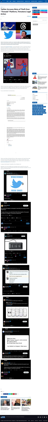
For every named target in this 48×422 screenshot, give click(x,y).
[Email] (16, 394)
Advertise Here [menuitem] (41, 1)
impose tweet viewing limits (5, 161)
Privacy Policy (45, 420)
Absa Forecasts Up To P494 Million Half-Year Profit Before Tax (42, 77)
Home (1, 7)
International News (42, 109)
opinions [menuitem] (14, 1)
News (4, 7)
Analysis (34, 105)
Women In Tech (40, 114)
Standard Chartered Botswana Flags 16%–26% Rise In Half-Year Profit (5, 408)
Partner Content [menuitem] (34, 1)
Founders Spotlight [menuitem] (20, 1)
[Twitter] (29, 16)
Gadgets (41, 108)
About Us (32, 420)
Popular (34, 73)
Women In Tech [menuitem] (27, 1)
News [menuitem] (10, 1)
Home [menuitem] (7, 1)
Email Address (35, 21)
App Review (34, 106)
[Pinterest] (14, 394)
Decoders (39, 106)
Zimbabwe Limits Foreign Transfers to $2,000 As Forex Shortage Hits (42, 83)
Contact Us (40, 420)
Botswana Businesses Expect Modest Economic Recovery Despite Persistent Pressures (26, 409)
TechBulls (34, 114)
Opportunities (43, 111)
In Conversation (40, 95)
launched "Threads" (9, 46)
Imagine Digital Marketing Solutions (21, 420)
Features (44, 106)
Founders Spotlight (40, 99)
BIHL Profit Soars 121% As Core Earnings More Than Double (15, 408)
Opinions (40, 98)
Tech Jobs (36, 420)
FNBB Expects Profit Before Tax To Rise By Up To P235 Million (42, 88)
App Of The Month (39, 105)
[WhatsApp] (30, 16)
